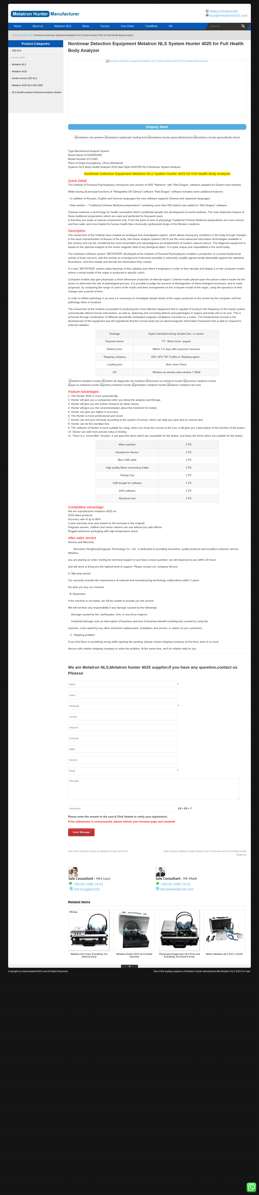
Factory (105, 26)
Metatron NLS (62, 26)
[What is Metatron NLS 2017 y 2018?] (224, 950)
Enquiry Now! (157, 127)
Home (17, 26)
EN (171, 26)
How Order (127, 26)
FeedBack (151, 26)
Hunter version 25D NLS (24, 78)
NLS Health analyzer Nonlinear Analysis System (36, 92)
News (85, 26)
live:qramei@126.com (176, 889)
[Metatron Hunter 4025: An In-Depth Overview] (134, 950)
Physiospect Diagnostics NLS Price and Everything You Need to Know (179, 955)
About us (37, 26)
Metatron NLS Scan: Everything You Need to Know (89, 955)
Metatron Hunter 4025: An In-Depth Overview (134, 955)
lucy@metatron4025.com (228, 15)
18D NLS (16, 50)
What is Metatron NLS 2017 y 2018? (224, 954)
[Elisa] (73, 875)
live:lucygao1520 (87, 889)
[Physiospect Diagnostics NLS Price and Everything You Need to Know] (179, 950)
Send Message (81, 832)
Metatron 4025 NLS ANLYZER (27, 85)
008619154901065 (224, 11)
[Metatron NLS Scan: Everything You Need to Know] (89, 950)
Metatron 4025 (19, 71)
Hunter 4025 (26, 35)
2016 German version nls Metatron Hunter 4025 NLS (98, 851)
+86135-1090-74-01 (88, 884)
